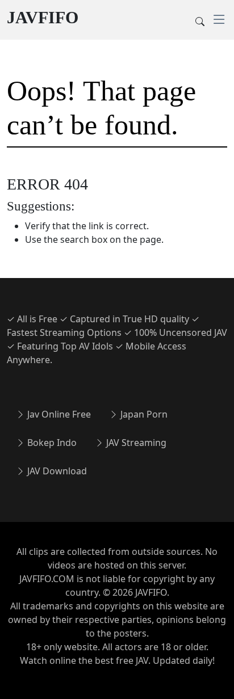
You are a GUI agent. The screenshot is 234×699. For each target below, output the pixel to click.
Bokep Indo (51, 442)
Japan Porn (143, 414)
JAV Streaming (135, 442)
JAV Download (56, 471)
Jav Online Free (58, 414)
